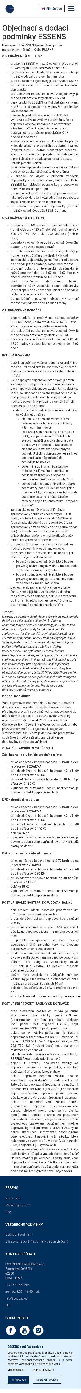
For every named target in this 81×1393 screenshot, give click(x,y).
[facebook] (11, 1330)
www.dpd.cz (34, 996)
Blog (8, 1212)
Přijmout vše (18, 1379)
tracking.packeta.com (66, 996)
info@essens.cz (16, 1298)
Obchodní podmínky (19, 1234)
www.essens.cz (55, 68)
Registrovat (13, 1198)
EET (8, 1305)
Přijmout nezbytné (43, 1369)
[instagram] (38, 1330)
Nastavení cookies (47, 1379)
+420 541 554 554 (17, 1285)
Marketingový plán (17, 1205)
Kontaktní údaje (20, 1254)
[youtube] (25, 1330)
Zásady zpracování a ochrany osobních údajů (36, 1241)
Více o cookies (16, 1369)
